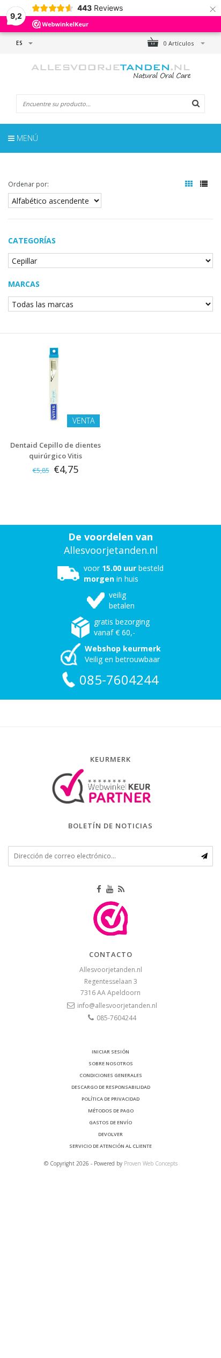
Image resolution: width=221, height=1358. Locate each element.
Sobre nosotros (111, 1063)
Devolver (110, 1134)
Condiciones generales (110, 1075)
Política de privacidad (110, 1098)
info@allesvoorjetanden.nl (117, 1005)
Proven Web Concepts (151, 1163)
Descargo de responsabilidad (110, 1087)
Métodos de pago (111, 1110)
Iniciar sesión (110, 1051)
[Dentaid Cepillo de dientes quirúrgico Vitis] (55, 383)
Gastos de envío (110, 1122)
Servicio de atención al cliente (110, 1145)
